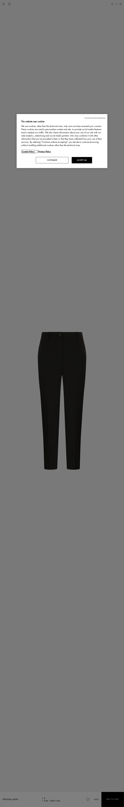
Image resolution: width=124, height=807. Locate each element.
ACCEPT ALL (82, 160)
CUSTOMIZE (52, 160)
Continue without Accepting (95, 118)
